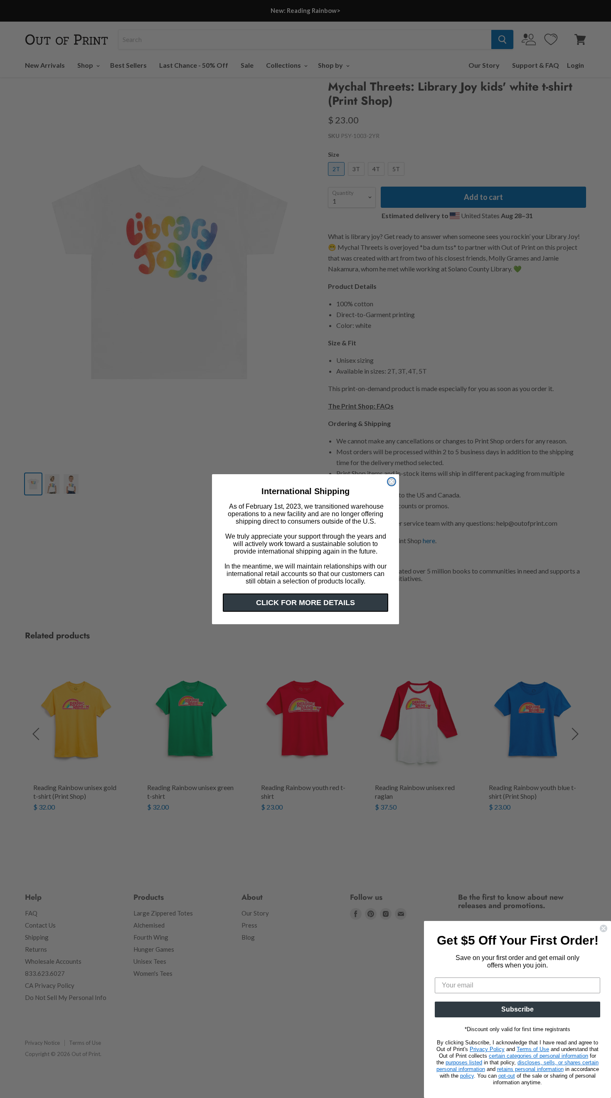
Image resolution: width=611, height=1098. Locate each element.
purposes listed (464, 1062)
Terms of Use (533, 1049)
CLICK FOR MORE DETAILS (305, 602)
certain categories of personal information (538, 1056)
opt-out (506, 1076)
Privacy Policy (487, 1049)
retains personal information (530, 1069)
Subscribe (517, 1009)
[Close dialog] (391, 482)
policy (467, 1076)
